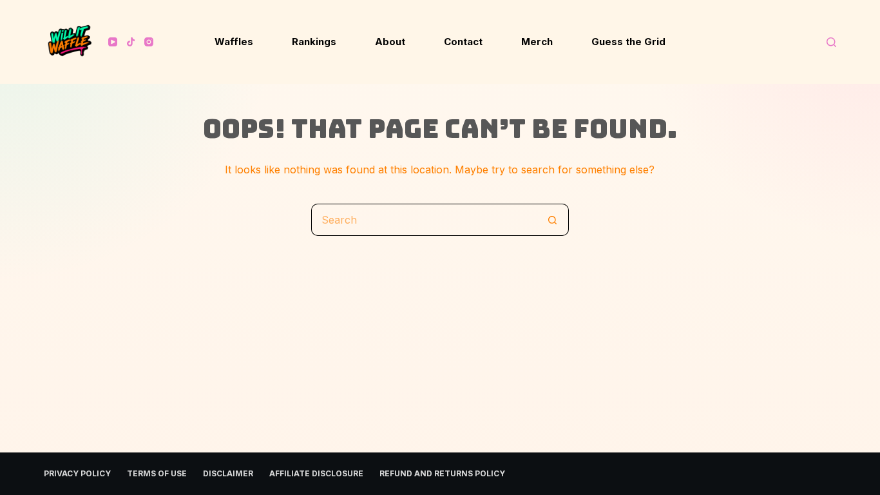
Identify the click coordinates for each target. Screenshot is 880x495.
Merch (537, 41)
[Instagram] (148, 41)
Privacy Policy (77, 473)
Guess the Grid (628, 41)
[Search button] (553, 220)
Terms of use (157, 473)
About (390, 41)
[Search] (831, 42)
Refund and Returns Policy (442, 473)
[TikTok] (130, 41)
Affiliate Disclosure (316, 473)
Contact (463, 41)
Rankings (314, 41)
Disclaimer (228, 473)
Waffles (234, 41)
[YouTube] (112, 41)
